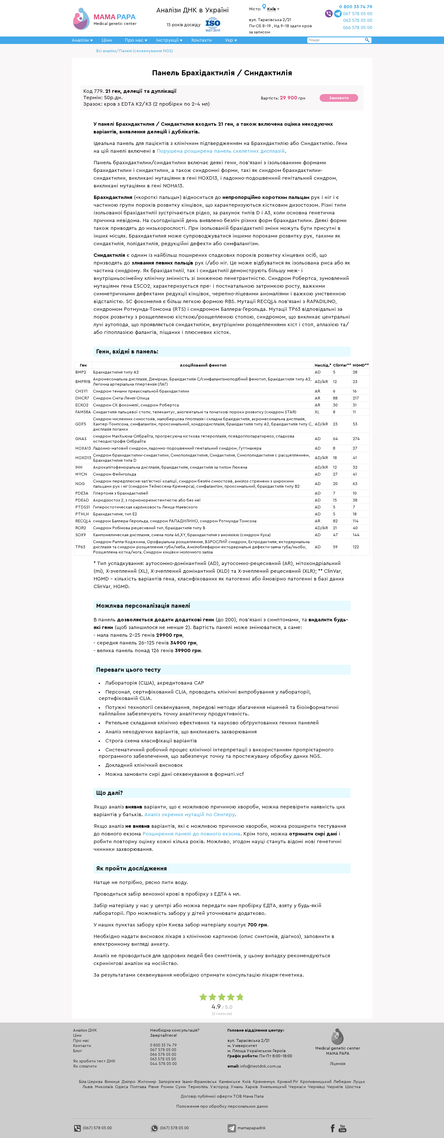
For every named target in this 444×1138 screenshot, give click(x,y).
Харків (251, 1087)
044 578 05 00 (163, 1064)
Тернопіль (198, 1087)
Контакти (201, 40)
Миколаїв (104, 1087)
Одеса (121, 1087)
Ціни (107, 40)
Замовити (339, 98)
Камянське (229, 1082)
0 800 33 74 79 (355, 6)
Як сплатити (85, 1066)
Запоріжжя (169, 1082)
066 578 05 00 (357, 27)
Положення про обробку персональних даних (222, 1106)
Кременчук (264, 1082)
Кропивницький (315, 1082)
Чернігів (335, 1087)
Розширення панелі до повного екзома (191, 833)
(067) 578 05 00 (97, 1128)
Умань (237, 1087)
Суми (180, 1087)
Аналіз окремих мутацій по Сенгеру (189, 814)
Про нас (81, 1041)
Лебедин (342, 1082)
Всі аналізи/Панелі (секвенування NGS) (134, 51)
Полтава (138, 1087)
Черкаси (297, 1087)
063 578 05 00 (357, 20)
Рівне (153, 1087)
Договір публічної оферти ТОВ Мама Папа (222, 1096)
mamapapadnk (251, 1128)
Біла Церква (91, 1082)
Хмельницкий (273, 1087)
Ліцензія (337, 1064)
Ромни (167, 1087)
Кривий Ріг (287, 1082)
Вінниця (112, 1082)
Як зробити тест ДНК (94, 1061)
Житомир (146, 1082)
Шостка (352, 1087)
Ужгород (219, 1087)
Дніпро (128, 1082)
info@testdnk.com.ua (260, 1066)
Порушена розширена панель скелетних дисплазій (221, 151)
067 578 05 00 (357, 13)
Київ (246, 1082)
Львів (87, 1087)
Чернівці (316, 1087)
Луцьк (359, 1082)
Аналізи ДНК (85, 1030)
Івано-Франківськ (199, 1082)
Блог (77, 1051)
